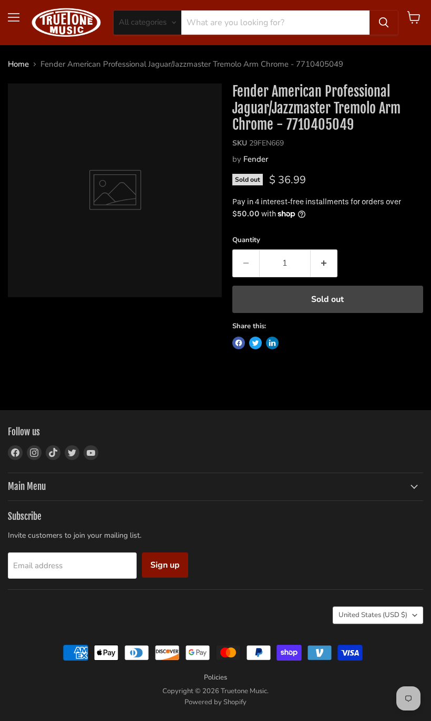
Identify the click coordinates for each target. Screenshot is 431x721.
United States (372, 615)
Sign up (165, 565)
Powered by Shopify (215, 702)
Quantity (246, 240)
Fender (255, 159)
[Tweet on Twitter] (255, 343)
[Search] (384, 23)
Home (18, 64)
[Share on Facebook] (238, 343)
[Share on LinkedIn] (272, 343)
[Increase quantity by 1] (324, 263)
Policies (215, 677)
